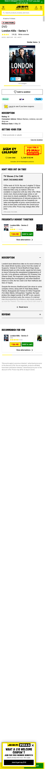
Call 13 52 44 (28, 158)
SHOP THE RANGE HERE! (13, 180)
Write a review (23, 34)
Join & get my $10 (19, 762)
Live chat (11, 158)
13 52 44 (24, 3)
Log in (11, 106)
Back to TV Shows (9, 18)
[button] (7, 8)
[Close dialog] (33, 745)
